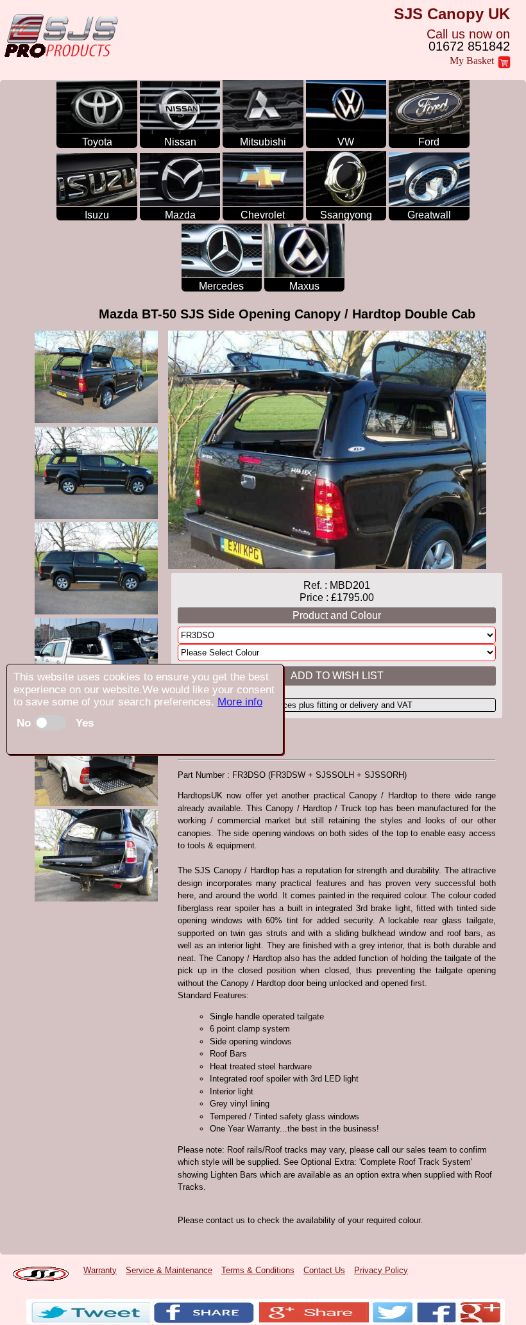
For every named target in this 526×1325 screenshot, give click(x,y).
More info (239, 702)
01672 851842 (469, 46)
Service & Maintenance (169, 1270)
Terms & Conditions (257, 1270)
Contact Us (324, 1270)
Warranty (100, 1270)
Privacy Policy (381, 1270)
